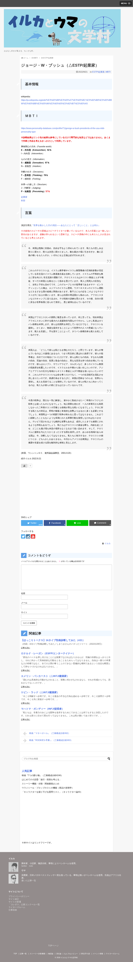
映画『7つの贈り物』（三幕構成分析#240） (42, 775)
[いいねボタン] (24, 466)
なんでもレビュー (71, 954)
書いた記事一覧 (28, 880)
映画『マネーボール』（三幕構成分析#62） (49, 733)
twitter (24, 866)
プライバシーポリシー (19, 896)
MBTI (108, 72)
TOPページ (53, 946)
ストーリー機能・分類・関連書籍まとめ (40, 784)
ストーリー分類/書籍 (37, 954)
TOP (15, 954)
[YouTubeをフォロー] (33, 536)
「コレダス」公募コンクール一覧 (24, 904)
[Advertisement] (66, 495)
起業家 (24, 197)
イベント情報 (98, 954)
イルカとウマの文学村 (69, 958)
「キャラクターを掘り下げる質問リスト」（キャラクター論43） (52, 792)
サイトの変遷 (15, 902)
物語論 (50, 954)
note (31, 866)
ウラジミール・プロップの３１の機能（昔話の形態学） (48, 788)
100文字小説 (85, 954)
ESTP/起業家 (98, 72)
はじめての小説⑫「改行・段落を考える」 (41, 779)
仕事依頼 (13, 910)
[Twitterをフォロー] (23, 536)
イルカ (107, 543)
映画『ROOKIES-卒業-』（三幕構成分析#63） (51, 740)
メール (24, 603)
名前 (23, 593)
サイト (24, 612)
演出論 (58, 954)
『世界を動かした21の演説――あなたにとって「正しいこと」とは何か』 (65, 225)
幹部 (23, 200)
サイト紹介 (14, 899)
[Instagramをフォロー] (28, 536)
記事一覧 (23, 954)
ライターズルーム (17, 907)
